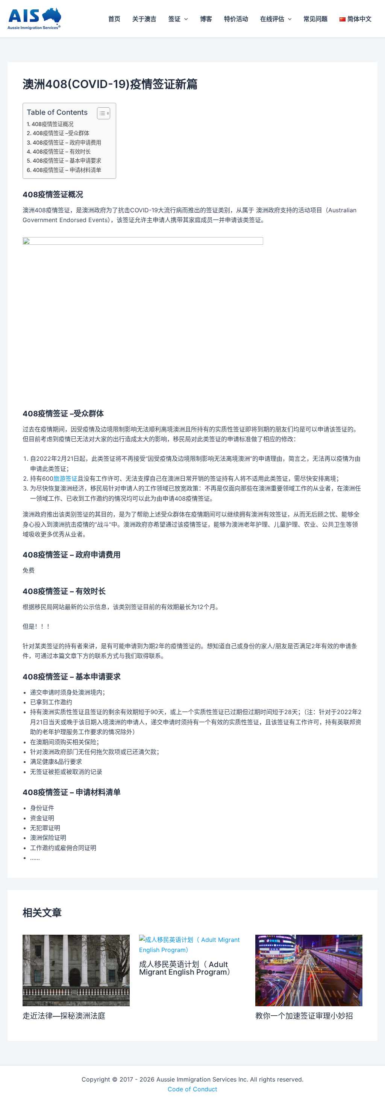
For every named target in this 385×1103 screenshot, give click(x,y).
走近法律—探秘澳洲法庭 (64, 1016)
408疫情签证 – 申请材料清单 (67, 170)
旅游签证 (65, 478)
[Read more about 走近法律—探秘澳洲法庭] (76, 970)
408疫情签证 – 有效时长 (62, 151)
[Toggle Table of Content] (99, 113)
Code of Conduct (192, 1089)
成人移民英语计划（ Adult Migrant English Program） (187, 968)
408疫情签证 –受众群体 (61, 133)
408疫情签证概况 (52, 124)
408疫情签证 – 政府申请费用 (67, 142)
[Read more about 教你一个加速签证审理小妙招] (308, 970)
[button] (184, 19)
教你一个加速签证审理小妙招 (304, 1016)
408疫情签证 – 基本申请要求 (67, 160)
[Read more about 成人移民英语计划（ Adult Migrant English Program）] (192, 944)
